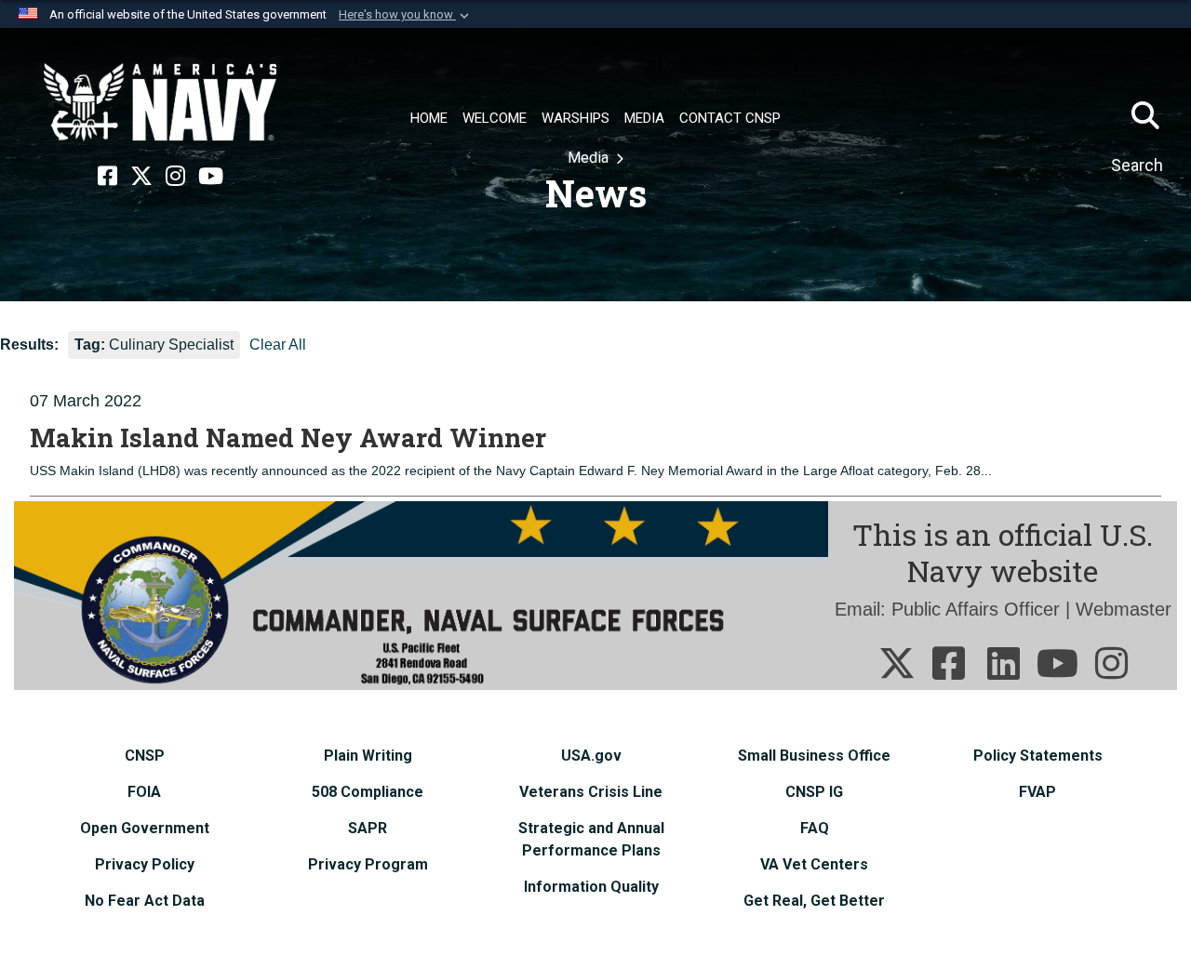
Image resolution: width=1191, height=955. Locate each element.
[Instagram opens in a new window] (175, 177)
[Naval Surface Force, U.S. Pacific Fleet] (160, 102)
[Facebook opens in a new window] (107, 177)
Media (590, 157)
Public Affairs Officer (975, 609)
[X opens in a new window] (141, 177)
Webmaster (1123, 609)
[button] (406, 15)
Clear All (277, 344)
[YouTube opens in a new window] (210, 177)
